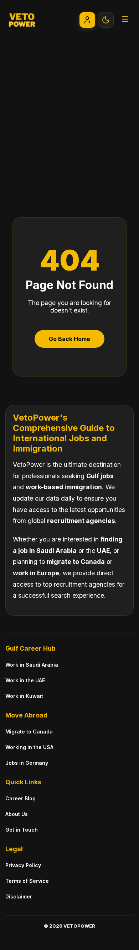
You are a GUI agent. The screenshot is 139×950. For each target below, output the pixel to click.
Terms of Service (27, 881)
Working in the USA (29, 747)
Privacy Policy (23, 865)
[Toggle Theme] (106, 20)
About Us (16, 814)
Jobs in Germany (26, 763)
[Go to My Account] (87, 20)
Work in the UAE (25, 680)
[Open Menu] (125, 20)
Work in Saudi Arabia (31, 665)
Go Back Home (69, 338)
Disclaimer (18, 896)
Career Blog (20, 798)
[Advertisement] (69, 112)
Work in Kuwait (24, 696)
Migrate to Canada (29, 731)
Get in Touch (21, 830)
